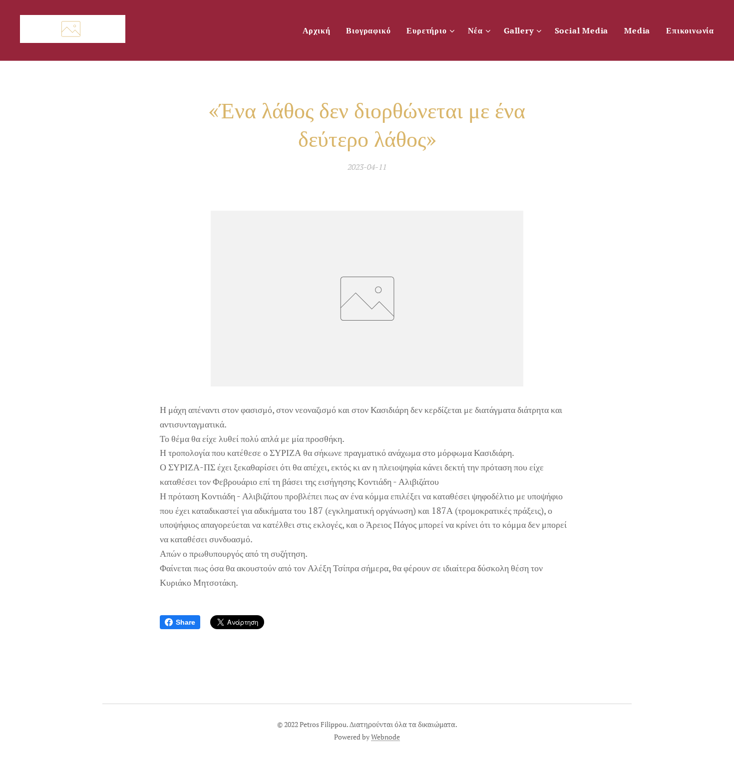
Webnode (385, 737)
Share (185, 622)
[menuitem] (319, 30)
